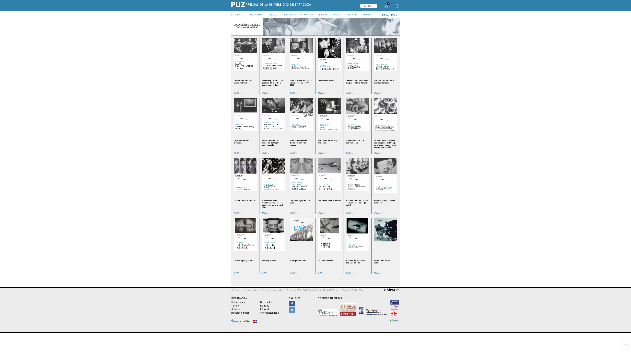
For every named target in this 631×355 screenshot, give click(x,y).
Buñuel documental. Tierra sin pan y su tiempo (299, 143)
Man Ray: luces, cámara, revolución (384, 202)
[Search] (396, 7)
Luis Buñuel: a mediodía (244, 201)
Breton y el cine (269, 261)
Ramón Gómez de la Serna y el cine (243, 82)
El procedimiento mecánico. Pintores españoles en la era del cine (272, 204)
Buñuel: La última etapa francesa (328, 142)
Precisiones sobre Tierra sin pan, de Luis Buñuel (357, 82)
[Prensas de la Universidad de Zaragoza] (272, 4)
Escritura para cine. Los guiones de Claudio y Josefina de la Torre (272, 83)
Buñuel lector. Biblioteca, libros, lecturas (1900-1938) (301, 83)
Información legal (269, 312)
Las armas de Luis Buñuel (329, 201)
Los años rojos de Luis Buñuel (300, 202)
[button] (238, 15)
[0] (385, 7)
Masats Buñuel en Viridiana (382, 262)
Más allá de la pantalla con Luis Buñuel (355, 262)
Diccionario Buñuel (326, 81)
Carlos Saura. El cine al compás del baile (384, 82)
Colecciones (238, 302)
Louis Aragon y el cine (244, 261)
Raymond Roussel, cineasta (242, 142)
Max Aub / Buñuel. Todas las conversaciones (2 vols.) (357, 203)
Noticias (264, 305)
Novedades (266, 302)
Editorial (264, 309)
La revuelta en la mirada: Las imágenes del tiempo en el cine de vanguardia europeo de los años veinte (385, 144)
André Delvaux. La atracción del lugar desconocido (270, 143)
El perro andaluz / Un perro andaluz (355, 142)
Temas (235, 305)
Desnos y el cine (325, 261)
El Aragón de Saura (298, 261)
